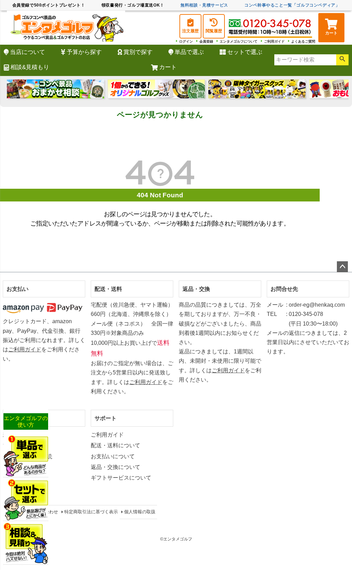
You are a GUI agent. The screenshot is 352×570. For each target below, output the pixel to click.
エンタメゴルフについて (238, 41)
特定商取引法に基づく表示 (91, 511)
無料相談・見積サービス (204, 5)
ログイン (186, 41)
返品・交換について (115, 467)
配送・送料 (108, 289)
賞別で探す (138, 52)
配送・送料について (115, 445)
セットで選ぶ (244, 52)
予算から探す (84, 52)
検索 (342, 59)
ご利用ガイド (274, 41)
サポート (106, 418)
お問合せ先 (284, 289)
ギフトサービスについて (121, 478)
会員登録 (206, 41)
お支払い (18, 289)
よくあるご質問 (303, 41)
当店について (27, 52)
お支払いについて (113, 456)
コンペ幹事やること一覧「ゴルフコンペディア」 (292, 5)
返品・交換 (196, 289)
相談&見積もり (29, 67)
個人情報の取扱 (139, 511)
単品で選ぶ (189, 52)
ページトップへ (342, 266)
